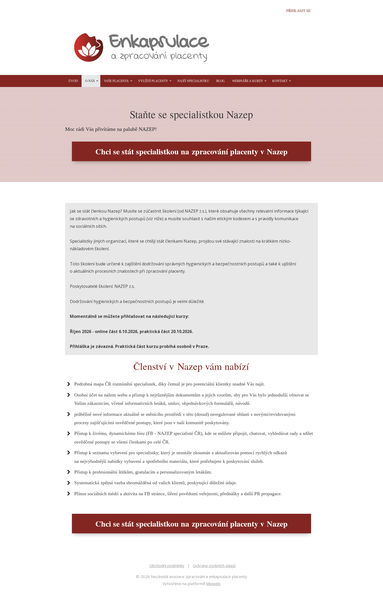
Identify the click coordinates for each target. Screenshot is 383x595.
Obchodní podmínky (166, 565)
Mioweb (213, 583)
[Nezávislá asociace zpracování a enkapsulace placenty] (143, 48)
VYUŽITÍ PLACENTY (153, 81)
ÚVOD (73, 81)
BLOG (220, 81)
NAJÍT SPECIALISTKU (193, 81)
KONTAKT (279, 81)
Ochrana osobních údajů (214, 565)
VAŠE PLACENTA (116, 81)
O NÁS (90, 81)
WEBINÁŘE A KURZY (247, 81)
